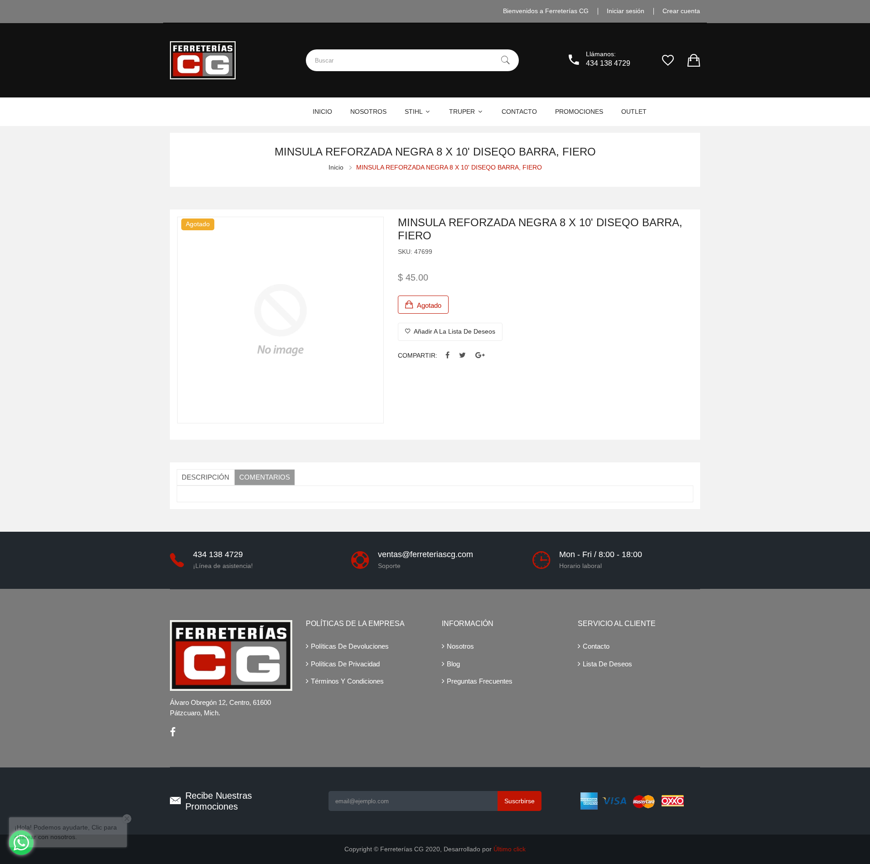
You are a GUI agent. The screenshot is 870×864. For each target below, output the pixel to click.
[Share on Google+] (480, 355)
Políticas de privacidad (345, 664)
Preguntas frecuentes (479, 681)
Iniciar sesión (625, 11)
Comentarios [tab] (264, 477)
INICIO (322, 111)
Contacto (596, 646)
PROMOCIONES (579, 111)
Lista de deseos (607, 664)
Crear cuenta (681, 11)
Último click (509, 849)
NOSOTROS (368, 111)
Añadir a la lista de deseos (453, 331)
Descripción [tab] (205, 477)
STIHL (414, 111)
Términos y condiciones (347, 681)
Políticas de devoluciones (350, 646)
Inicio (336, 167)
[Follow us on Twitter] (462, 355)
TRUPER (463, 111)
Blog (453, 664)
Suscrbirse (519, 801)
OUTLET (634, 111)
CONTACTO (519, 111)
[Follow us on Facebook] (447, 355)
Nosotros (460, 646)
